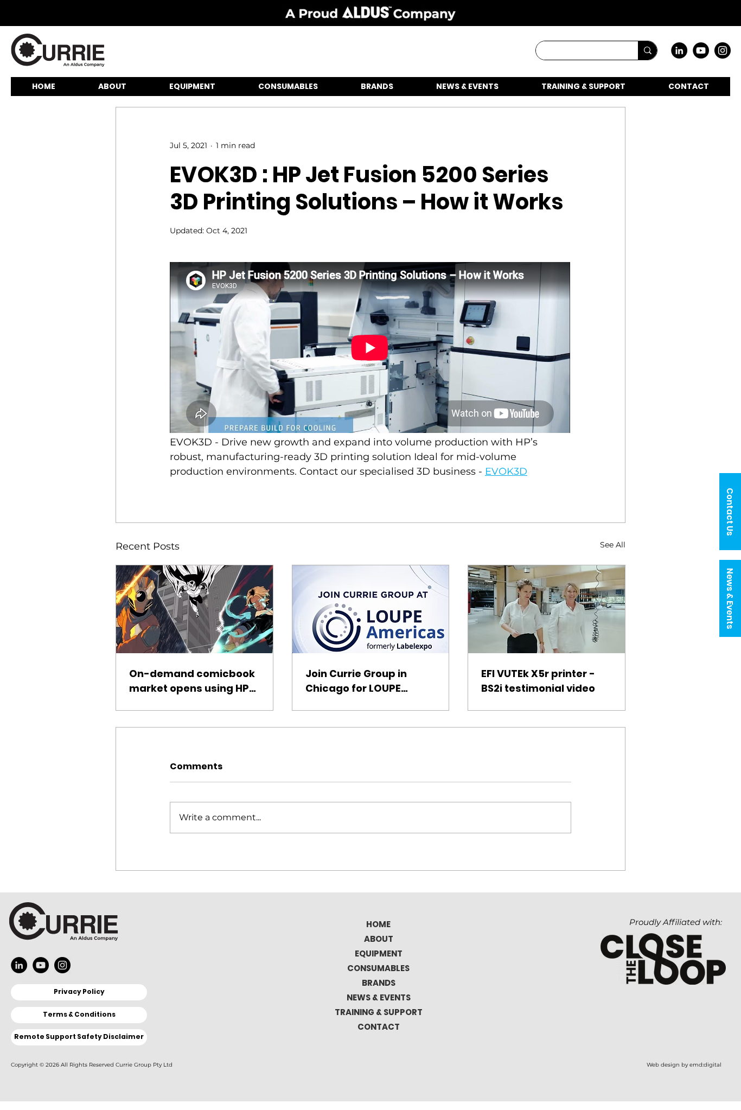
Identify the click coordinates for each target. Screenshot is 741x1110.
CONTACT (378, 1026)
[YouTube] (701, 50)
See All (612, 545)
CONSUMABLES (378, 968)
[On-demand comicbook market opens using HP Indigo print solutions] (194, 609)
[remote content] (370, 348)
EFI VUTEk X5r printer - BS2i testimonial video (538, 681)
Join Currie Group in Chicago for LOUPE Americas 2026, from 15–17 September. (368, 681)
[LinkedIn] (679, 50)
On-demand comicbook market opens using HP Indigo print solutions (192, 681)
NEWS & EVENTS (379, 997)
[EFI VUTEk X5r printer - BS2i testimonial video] (546, 609)
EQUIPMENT (379, 953)
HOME (378, 924)
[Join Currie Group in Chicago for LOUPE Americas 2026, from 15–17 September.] (370, 609)
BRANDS (378, 982)
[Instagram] (722, 50)
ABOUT (378, 939)
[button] (730, 511)
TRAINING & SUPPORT (379, 1012)
